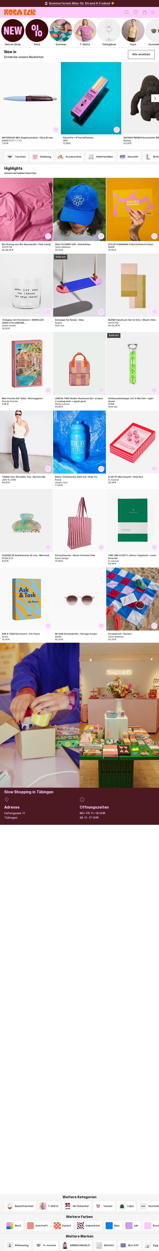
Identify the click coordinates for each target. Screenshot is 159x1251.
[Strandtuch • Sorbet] (132, 599)
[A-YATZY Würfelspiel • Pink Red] (132, 442)
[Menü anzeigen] (153, 12)
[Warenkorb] (144, 12)
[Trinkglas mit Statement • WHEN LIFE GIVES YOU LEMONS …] (26, 285)
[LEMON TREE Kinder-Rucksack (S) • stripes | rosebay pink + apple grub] (79, 363)
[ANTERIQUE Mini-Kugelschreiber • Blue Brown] (30, 98)
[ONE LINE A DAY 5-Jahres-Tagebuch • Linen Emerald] (132, 520)
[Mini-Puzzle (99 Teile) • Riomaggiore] (26, 363)
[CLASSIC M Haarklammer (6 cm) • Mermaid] (26, 520)
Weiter (155, 98)
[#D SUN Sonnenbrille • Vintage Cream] (79, 599)
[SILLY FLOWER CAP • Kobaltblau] (79, 209)
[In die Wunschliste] (55, 129)
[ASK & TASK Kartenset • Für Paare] (26, 599)
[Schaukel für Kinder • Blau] (79, 285)
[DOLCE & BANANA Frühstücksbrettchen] (132, 209)
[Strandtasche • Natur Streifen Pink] (79, 520)
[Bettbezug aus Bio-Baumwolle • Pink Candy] (26, 209)
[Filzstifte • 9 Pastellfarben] (91, 98)
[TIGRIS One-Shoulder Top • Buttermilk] (26, 442)
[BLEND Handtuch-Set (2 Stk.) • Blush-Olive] (132, 285)
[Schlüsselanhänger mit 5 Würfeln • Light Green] (132, 363)
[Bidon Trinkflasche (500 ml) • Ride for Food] (79, 442)
